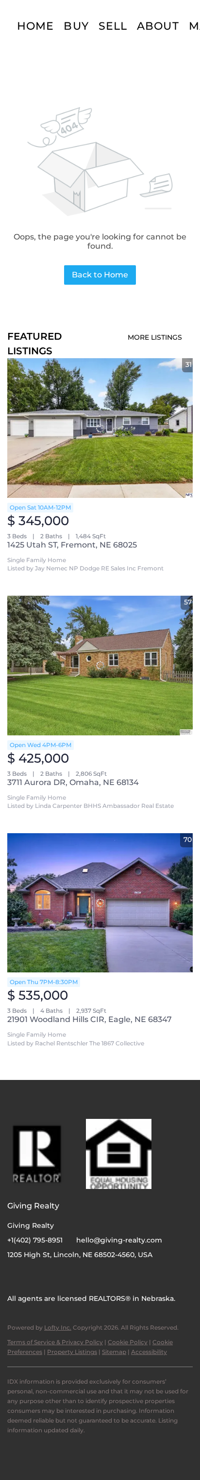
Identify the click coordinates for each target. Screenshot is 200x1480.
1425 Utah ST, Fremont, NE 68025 (72, 544)
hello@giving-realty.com (119, 1240)
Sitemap (114, 1351)
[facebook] (14, 1276)
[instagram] (34, 1276)
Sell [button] (113, 26)
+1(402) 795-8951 (35, 1240)
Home (35, 26)
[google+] (53, 1276)
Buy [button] (76, 26)
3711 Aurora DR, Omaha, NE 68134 (73, 782)
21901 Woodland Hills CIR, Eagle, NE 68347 (89, 1019)
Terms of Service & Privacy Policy (55, 1342)
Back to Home (100, 274)
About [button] (158, 26)
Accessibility (149, 1351)
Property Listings (72, 1351)
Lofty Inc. (57, 1327)
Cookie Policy (128, 1342)
